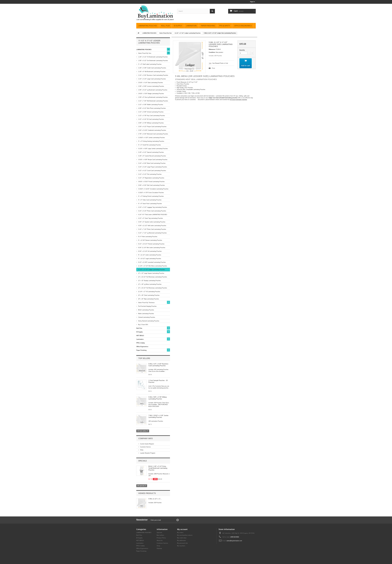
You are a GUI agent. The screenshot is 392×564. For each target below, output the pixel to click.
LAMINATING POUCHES (147, 25)
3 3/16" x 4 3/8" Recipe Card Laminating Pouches (152, 159)
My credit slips (181, 538)
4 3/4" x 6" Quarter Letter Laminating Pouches (151, 222)
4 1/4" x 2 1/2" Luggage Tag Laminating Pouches (152, 207)
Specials (142, 460)
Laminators (191, 25)
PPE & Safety (224, 25)
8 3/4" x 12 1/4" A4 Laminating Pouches (150, 251)
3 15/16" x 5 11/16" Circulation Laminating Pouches (153, 189)
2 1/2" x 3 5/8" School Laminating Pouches (151, 112)
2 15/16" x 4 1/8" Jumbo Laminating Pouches (151, 137)
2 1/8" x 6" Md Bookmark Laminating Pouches (151, 71)
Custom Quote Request (147, 444)
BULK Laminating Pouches (146, 310)
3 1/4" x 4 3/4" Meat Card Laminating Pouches (152, 163)
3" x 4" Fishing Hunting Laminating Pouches (151, 141)
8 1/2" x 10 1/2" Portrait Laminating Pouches (151, 244)
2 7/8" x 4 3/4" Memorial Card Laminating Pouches (153, 134)
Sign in (252, 1)
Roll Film (165, 25)
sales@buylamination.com (234, 540)
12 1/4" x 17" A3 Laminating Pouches (149, 291)
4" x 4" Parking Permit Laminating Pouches (151, 196)
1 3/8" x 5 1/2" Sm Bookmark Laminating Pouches (153, 60)
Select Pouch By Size (144, 53)
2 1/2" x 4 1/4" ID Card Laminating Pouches (151, 119)
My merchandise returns (184, 535)
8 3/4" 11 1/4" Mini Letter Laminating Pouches (151, 247)
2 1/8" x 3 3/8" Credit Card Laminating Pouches (152, 68)
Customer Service (145, 447)
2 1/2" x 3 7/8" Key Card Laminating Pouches (151, 115)
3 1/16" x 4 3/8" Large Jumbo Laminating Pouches (153, 148)
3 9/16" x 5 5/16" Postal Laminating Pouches (151, 181)
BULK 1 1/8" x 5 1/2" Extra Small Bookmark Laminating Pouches (157, 468)
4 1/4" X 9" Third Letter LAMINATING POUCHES (152, 214)
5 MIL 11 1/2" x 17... (154, 499)
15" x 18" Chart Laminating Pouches (149, 295)
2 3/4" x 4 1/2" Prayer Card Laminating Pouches (152, 126)
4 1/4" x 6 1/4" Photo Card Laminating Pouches (152, 211)
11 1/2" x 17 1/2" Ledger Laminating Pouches (151, 269)
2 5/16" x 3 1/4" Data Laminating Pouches (150, 82)
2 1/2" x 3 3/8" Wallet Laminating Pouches (150, 104)
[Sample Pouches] (141, 385)
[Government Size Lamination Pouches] (141, 401)
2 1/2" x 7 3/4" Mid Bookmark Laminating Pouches (153, 101)
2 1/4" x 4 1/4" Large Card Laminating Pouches (152, 79)
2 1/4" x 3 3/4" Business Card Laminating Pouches (153, 75)
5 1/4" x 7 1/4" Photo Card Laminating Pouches (152, 229)
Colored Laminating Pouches (146, 317)
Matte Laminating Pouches (146, 313)
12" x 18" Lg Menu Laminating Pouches (149, 284)
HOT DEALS (140, 335)
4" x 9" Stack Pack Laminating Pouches (150, 203)
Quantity (242, 50)
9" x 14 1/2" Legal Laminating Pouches (149, 258)
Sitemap (159, 548)
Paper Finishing (208, 25)
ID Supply (178, 25)
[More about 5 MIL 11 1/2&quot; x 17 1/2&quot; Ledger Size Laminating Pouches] (141, 503)
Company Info (145, 438)
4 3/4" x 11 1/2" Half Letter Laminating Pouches (152, 225)
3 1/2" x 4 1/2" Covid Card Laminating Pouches (152, 170)
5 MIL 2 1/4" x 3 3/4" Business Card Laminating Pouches (158, 364)
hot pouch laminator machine (238, 99)
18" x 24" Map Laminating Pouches (148, 299)
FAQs (141, 450)
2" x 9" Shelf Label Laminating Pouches (150, 64)
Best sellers (160, 535)
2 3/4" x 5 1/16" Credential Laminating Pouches (152, 130)
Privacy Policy (161, 538)
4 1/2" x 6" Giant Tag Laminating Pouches (150, 218)
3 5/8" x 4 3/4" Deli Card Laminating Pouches (151, 185)
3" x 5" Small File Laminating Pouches (149, 145)
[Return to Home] (138, 33)
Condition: (212, 52)
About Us (160, 540)
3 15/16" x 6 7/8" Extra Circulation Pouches (151, 192)
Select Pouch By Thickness (146, 302)
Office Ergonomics (243, 25)
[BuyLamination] (155, 12)
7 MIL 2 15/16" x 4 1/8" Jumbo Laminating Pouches (158, 416)
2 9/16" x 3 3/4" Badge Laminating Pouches (151, 93)
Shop (158, 546)
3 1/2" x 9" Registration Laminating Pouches (151, 178)
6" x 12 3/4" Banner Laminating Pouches (150, 240)
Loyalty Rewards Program (147, 453)
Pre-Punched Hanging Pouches (147, 306)
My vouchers (181, 546)
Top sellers (144, 358)
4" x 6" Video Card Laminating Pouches (149, 200)
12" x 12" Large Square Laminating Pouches (151, 273)
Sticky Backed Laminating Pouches (148, 321)
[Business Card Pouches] (141, 368)
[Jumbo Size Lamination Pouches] (141, 420)
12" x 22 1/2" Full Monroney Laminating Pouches (152, 277)
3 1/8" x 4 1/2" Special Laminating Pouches (151, 152)
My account (182, 529)
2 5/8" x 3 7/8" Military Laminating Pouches (151, 123)
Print (213, 68)
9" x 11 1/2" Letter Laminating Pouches (149, 255)
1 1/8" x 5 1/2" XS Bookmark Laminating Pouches (153, 57)
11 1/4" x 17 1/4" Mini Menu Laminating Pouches (152, 266)
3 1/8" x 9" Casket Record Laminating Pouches (152, 156)
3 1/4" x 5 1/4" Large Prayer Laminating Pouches (152, 167)
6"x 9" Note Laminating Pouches (147, 236)
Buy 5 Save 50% (143, 324)
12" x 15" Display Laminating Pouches (149, 280)
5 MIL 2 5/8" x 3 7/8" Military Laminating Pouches (157, 398)
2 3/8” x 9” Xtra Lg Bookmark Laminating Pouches (153, 97)
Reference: (212, 49)
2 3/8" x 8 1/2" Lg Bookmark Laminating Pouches (152, 90)
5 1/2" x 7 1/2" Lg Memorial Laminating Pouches (152, 233)
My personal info (182, 543)
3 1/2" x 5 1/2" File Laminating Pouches (150, 174)
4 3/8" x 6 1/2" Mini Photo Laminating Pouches (152, 108)
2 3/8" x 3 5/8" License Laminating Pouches (151, 86)
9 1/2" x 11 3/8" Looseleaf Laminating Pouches (152, 262)
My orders (180, 532)
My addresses (181, 540)
